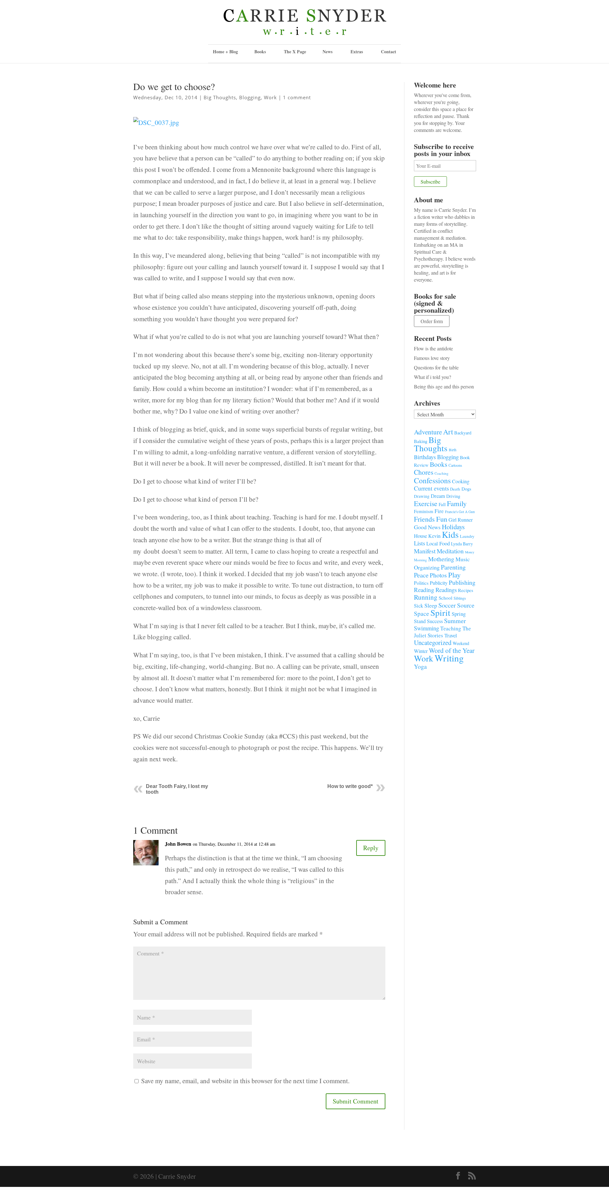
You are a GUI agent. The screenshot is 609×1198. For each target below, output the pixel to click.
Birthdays (425, 457)
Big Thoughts (220, 97)
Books (438, 464)
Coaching (442, 473)
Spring (459, 613)
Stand (420, 621)
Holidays (453, 526)
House (420, 535)
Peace (421, 574)
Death (455, 489)
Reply (370, 847)
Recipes (465, 590)
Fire (439, 511)
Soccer (447, 605)
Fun (441, 519)
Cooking (460, 481)
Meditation (450, 551)
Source (466, 605)
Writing (449, 658)
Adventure (428, 431)
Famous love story (432, 358)
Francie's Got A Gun (460, 511)
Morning (420, 559)
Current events (431, 488)
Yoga (420, 666)
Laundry (467, 536)
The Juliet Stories (442, 632)
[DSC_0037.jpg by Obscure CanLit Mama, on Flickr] (156, 128)
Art (448, 431)
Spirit (440, 612)
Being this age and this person (444, 386)
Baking (420, 441)
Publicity (439, 582)
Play (454, 574)
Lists (419, 543)
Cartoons (455, 465)
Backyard (462, 433)
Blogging (250, 97)
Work (270, 97)
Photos (438, 575)
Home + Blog (225, 51)
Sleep (430, 605)
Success (435, 621)
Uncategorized (432, 642)
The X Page (295, 51)
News (327, 51)
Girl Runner (461, 519)
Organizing (427, 567)
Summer (455, 620)
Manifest (424, 551)
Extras (356, 51)
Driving (453, 496)
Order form (432, 321)
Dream (438, 495)
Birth (452, 449)
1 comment (297, 97)
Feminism (423, 511)
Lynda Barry (462, 544)
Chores (423, 472)
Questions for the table (436, 367)
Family (457, 503)
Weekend (461, 643)
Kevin (434, 535)
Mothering (441, 559)
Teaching (450, 628)
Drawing (421, 496)
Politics (421, 583)
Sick (418, 605)
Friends (424, 519)
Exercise (425, 503)
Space (421, 613)
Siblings (460, 598)
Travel (450, 635)
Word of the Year (452, 650)
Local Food (438, 543)
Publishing (462, 582)
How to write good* (350, 786)
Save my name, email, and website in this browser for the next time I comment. (245, 1080)
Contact (388, 51)
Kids (450, 534)
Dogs (466, 489)
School (445, 598)
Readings (446, 590)
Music (462, 559)
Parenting (453, 567)
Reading (424, 590)
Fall (442, 504)
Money (469, 552)
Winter (421, 651)
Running (425, 597)
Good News (427, 527)
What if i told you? (432, 377)
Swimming (426, 628)
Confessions (432, 480)
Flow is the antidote (433, 348)
